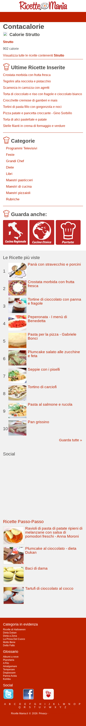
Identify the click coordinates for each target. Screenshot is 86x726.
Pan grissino (38, 422)
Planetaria (8, 660)
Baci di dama (36, 568)
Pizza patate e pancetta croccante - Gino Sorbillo (37, 113)
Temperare (9, 669)
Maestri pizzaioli (18, 193)
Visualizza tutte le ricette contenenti (33, 55)
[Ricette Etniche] (41, 232)
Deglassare (9, 672)
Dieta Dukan (10, 632)
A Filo (6, 663)
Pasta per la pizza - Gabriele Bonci (52, 336)
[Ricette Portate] (68, 232)
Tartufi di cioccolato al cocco (49, 588)
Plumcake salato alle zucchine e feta (54, 354)
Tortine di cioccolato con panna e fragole (54, 301)
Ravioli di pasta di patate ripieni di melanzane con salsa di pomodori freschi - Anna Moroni (53, 532)
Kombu (7, 679)
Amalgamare (10, 666)
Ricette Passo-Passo (23, 521)
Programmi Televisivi (21, 148)
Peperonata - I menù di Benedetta (47, 319)
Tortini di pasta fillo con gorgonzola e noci (32, 106)
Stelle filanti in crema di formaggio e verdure (34, 126)
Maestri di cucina (19, 186)
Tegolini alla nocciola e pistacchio (27, 81)
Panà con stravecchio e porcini (54, 264)
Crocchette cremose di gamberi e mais (30, 100)
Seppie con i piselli (44, 369)
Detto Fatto (9, 645)
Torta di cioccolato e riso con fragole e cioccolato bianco (42, 94)
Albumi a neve (11, 656)
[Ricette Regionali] (15, 232)
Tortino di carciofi (42, 387)
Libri (9, 173)
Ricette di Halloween (14, 629)
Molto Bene (9, 642)
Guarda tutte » (70, 440)
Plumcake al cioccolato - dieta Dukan (50, 550)
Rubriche (12, 199)
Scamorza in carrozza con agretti (26, 87)
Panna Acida (10, 675)
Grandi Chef (15, 161)
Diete (10, 167)
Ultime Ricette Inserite (38, 67)
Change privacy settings (62, 713)
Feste (10, 154)
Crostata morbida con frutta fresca (27, 75)
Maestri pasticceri (19, 180)
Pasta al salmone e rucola (50, 404)
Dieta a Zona (10, 635)
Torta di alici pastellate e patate (25, 119)
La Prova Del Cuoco (14, 639)
